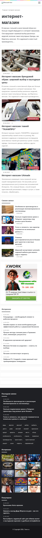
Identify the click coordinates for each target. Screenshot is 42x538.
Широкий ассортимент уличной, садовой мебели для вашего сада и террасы (27, 252)
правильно (35, 436)
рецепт (5, 443)
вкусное (11, 425)
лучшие (20, 432)
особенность (18, 436)
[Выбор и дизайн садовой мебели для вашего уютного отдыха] (8, 457)
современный (29, 443)
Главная (4, 10)
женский (18, 429)
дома (11, 429)
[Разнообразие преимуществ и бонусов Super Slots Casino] (21, 481)
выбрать (34, 425)
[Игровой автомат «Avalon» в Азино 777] (8, 473)
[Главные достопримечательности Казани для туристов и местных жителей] (8, 240)
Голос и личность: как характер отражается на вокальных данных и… (27, 229)
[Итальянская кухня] (34, 473)
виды (4, 425)
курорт (5, 432)
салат (12, 443)
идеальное (35, 429)
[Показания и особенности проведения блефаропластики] (34, 489)
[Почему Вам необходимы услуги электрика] (34, 465)
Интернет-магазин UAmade (16, 175)
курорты (12, 432)
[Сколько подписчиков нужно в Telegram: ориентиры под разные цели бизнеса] (8, 220)
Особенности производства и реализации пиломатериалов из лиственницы (27, 209)
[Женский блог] (7, 3)
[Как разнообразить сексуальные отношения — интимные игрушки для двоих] (21, 457)
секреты (19, 443)
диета (4, 429)
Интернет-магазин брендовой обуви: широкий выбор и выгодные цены (21, 79)
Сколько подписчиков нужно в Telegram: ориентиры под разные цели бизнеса (27, 219)
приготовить (18, 440)
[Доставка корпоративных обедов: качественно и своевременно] (34, 481)
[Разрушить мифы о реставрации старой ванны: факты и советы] (21, 465)
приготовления (30, 440)
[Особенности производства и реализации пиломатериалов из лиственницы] (8, 209)
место (27, 432)
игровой (26, 429)
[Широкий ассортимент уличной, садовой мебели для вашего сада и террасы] (8, 253)
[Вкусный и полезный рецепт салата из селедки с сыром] (21, 473)
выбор (27, 425)
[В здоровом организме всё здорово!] (21, 489)
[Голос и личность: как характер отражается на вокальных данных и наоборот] (8, 230)
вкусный (19, 425)
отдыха (27, 436)
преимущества (7, 440)
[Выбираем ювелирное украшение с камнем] (8, 465)
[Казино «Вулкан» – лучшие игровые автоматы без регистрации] (34, 457)
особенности (7, 436)
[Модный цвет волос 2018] (8, 489)
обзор (34, 432)
